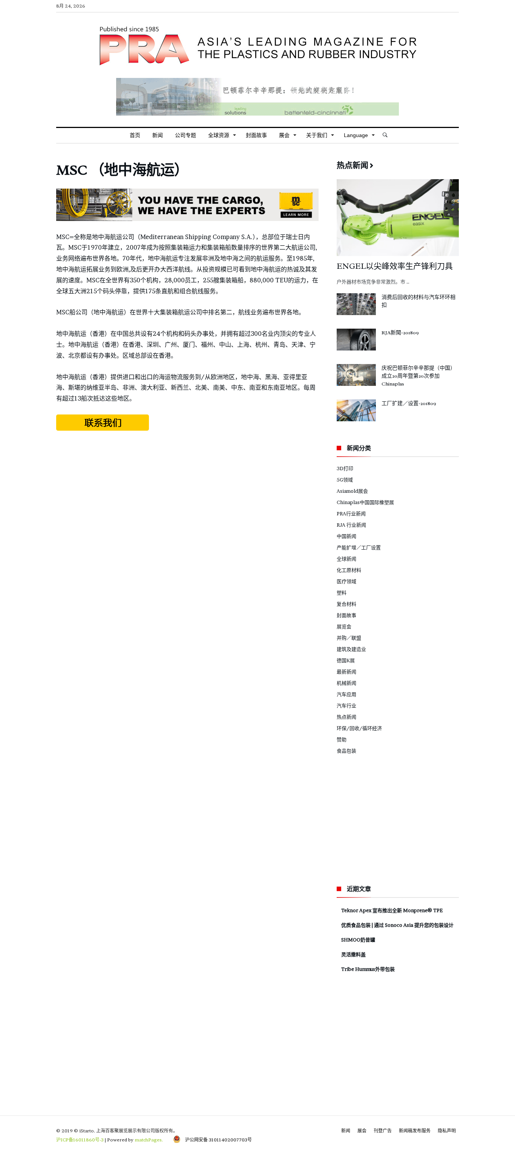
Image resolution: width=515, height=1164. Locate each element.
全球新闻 (346, 559)
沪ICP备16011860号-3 (80, 1140)
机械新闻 (346, 683)
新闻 (345, 1131)
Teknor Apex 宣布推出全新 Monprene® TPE (392, 910)
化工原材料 (349, 570)
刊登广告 (383, 1131)
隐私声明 (447, 1131)
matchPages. (149, 1140)
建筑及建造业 (351, 649)
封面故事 (346, 615)
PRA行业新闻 (351, 513)
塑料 (341, 593)
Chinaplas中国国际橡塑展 (365, 502)
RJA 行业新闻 (351, 525)
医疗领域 (346, 581)
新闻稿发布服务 (415, 1131)
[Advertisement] (187, 493)
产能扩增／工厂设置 (359, 547)
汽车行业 (346, 705)
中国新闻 (346, 536)
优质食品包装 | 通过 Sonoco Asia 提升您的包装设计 (397, 925)
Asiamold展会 (352, 491)
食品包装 (346, 751)
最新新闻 (346, 672)
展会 (361, 1131)
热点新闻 (346, 717)
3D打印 (345, 468)
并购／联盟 (349, 638)
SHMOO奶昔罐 (358, 940)
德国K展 (346, 660)
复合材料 (346, 604)
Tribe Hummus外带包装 (368, 969)
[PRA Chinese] (257, 23)
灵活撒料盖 (353, 954)
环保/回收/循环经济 (359, 728)
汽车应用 (346, 694)
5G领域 (345, 480)
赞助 (341, 739)
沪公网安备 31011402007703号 (216, 1140)
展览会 (344, 626)
